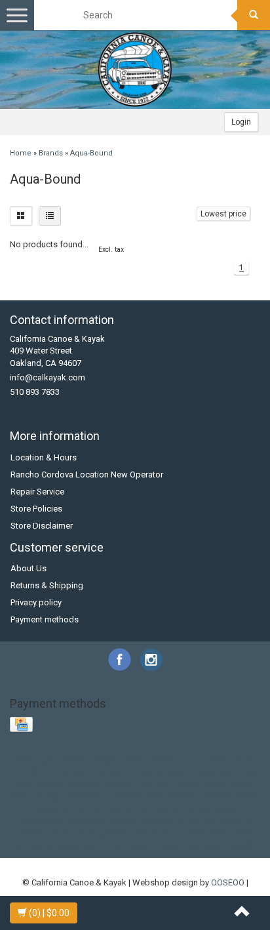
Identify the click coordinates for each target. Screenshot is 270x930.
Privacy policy (36, 602)
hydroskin (86, 796)
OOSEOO (227, 882)
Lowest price (223, 213)
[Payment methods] (22, 725)
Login (241, 122)
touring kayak (102, 833)
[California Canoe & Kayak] (135, 69)
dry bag (117, 784)
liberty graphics (120, 808)
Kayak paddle (121, 760)
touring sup (155, 833)
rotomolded (39, 820)
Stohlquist (109, 772)
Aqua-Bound (91, 153)
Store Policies (36, 509)
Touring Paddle (163, 772)
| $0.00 (49, 913)
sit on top (196, 820)
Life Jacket (209, 760)
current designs (67, 784)
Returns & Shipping (46, 585)
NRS (244, 760)
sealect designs (142, 820)
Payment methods (44, 619)
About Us (28, 568)
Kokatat (167, 760)
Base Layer (35, 760)
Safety (72, 772)
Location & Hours (43, 457)
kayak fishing (60, 808)
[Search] (253, 15)
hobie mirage (37, 796)
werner (97, 845)
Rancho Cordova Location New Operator (86, 474)
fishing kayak (200, 784)
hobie (241, 784)
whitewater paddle (222, 845)
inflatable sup (137, 796)
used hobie (204, 833)
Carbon (75, 760)
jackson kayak (231, 796)
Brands (51, 153)
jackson (183, 796)
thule (61, 833)
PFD (18, 772)
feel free (153, 784)
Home (20, 153)
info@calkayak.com (47, 377)
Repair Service (37, 491)
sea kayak (87, 820)
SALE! (43, 772)
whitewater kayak (149, 845)
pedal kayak (212, 808)
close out (215, 772)
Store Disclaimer (41, 526)
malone (169, 808)
